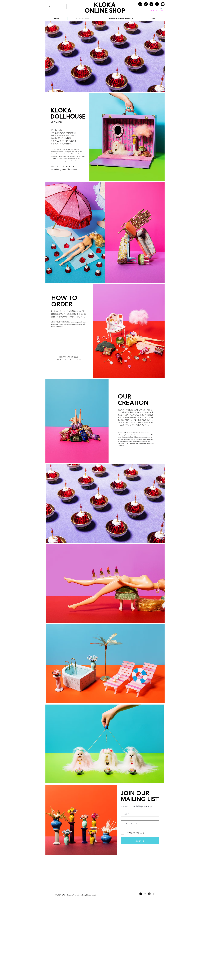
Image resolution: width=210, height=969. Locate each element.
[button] (162, 9)
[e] (157, 4)
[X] (151, 4)
